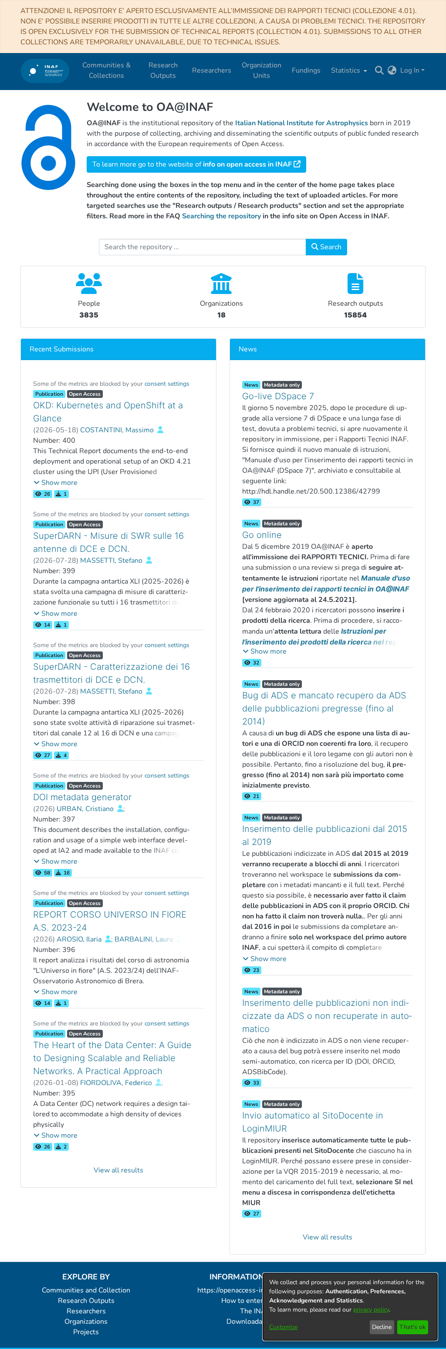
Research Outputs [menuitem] (163, 70)
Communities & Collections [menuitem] (106, 70)
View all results (118, 1170)
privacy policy (371, 1310)
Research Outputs (86, 1301)
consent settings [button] (167, 384)
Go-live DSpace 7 (278, 396)
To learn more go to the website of (192, 164)
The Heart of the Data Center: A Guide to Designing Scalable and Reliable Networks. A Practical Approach (112, 1058)
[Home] (45, 71)
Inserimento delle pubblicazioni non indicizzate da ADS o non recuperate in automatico (327, 1016)
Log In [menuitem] (409, 70)
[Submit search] (379, 70)
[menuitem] (348, 70)
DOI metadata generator (82, 797)
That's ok (412, 1327)
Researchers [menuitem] (211, 70)
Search (329, 247)
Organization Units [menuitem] (261, 70)
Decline (382, 1327)
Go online (262, 535)
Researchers (86, 1311)
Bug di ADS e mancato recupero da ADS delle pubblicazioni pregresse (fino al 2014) (324, 708)
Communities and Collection (86, 1290)
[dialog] (350, 1306)
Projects (86, 1332)
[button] (55, 482)
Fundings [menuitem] (306, 70)
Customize (283, 1327)
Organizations (86, 1321)
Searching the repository (221, 216)
